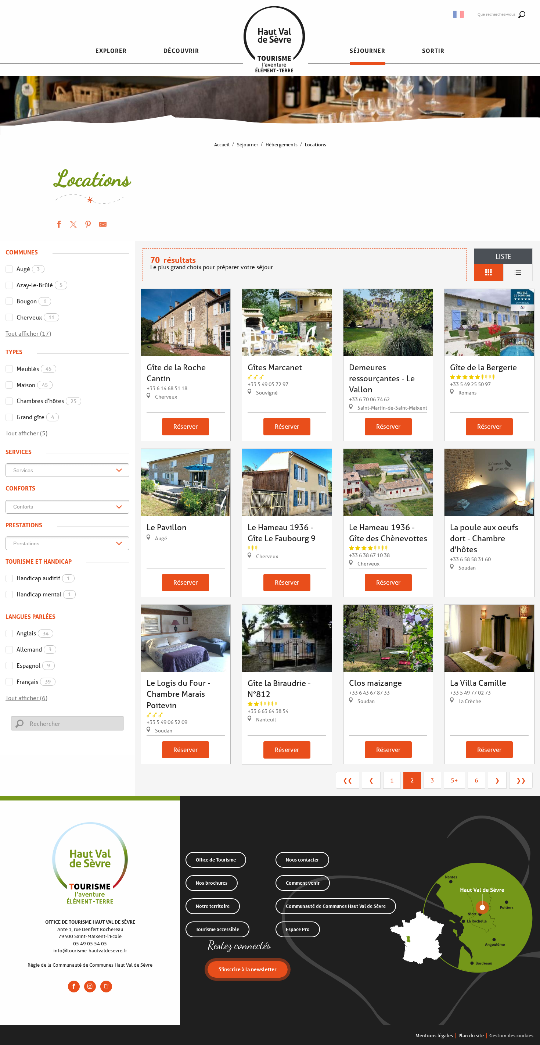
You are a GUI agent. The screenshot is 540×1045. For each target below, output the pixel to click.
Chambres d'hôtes (46, 400)
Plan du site (471, 1035)
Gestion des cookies (511, 1035)
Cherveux (35, 317)
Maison (32, 385)
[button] (111, 51)
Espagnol (33, 665)
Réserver (185, 426)
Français (34, 681)
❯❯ (521, 780)
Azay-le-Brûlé (39, 285)
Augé (28, 268)
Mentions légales (434, 1035)
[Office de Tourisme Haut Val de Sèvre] (274, 51)
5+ (454, 780)
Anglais (32, 633)
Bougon (31, 301)
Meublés (34, 368)
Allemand (34, 649)
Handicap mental (44, 594)
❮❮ (347, 780)
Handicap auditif (43, 578)
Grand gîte (35, 417)
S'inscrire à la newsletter (248, 969)
